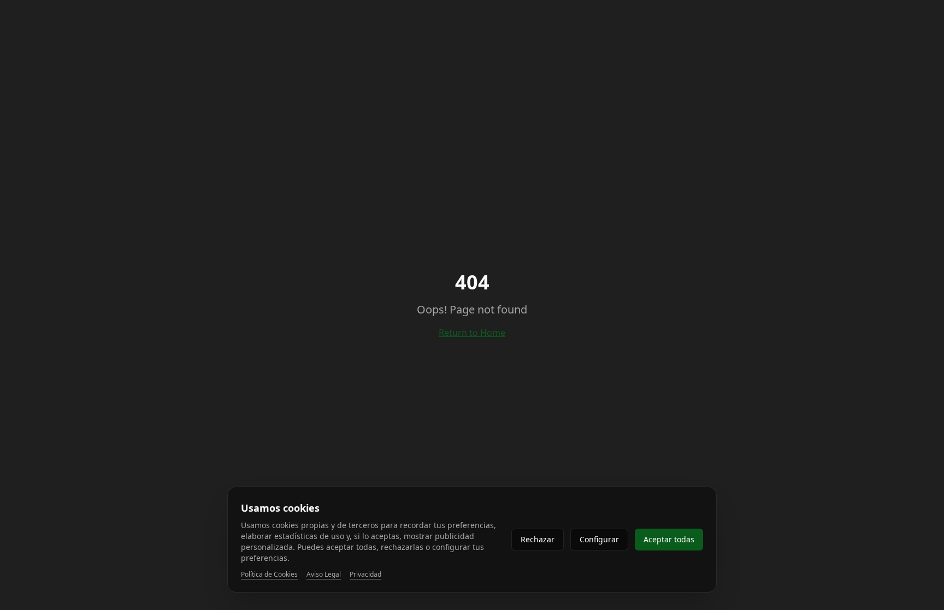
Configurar (599, 539)
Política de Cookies (269, 574)
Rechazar (537, 539)
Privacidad (365, 574)
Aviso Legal (323, 574)
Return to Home (472, 333)
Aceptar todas (669, 539)
